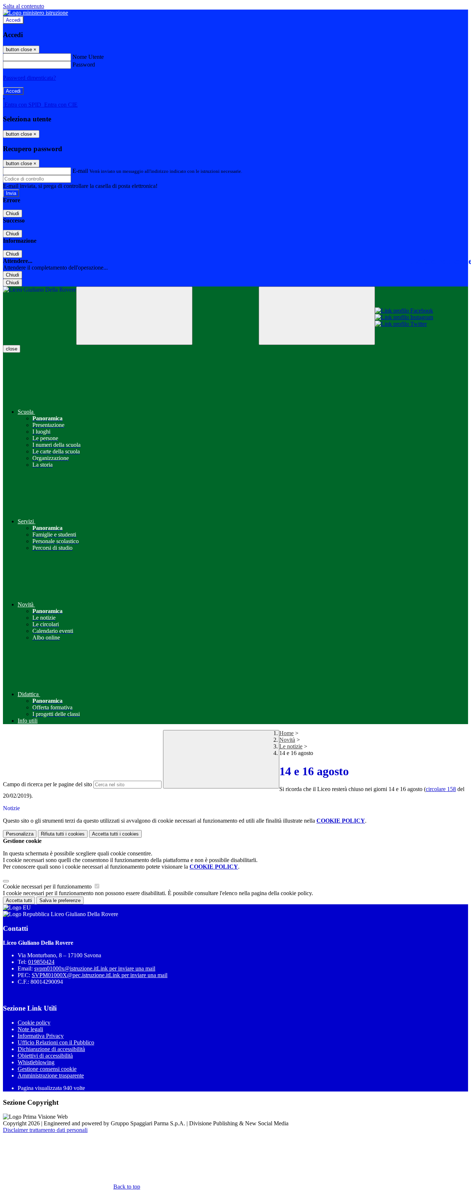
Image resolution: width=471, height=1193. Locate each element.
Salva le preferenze (60, 900)
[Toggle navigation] (134, 315)
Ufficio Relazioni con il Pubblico (56, 1042)
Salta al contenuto (23, 6)
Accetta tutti (115, 834)
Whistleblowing (36, 1062)
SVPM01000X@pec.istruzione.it (99, 975)
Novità (287, 740)
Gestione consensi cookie (47, 1069)
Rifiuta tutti (63, 834)
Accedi (13, 20)
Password (83, 64)
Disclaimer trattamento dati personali (45, 1130)
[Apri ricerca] (317, 315)
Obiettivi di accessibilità (45, 1056)
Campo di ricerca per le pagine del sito (47, 784)
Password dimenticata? (29, 78)
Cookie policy (34, 1022)
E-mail (80, 171)
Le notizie (290, 746)
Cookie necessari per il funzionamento (48, 886)
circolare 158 (441, 789)
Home (286, 733)
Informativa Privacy (41, 1036)
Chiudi (12, 213)
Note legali (30, 1029)
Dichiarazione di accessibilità (51, 1049)
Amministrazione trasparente (51, 1075)
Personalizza (19, 834)
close (11, 349)
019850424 (41, 962)
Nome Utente (88, 57)
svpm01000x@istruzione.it (94, 968)
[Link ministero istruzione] (35, 13)
